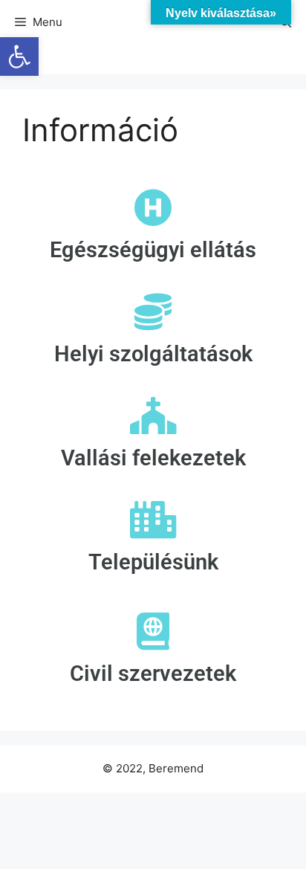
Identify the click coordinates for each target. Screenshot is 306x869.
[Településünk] (153, 519)
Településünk (153, 562)
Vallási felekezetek (153, 458)
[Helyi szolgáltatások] (153, 311)
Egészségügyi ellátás (153, 249)
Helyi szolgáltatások (153, 353)
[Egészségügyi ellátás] (153, 207)
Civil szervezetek (153, 673)
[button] (19, 56)
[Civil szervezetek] (153, 631)
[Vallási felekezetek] (153, 415)
